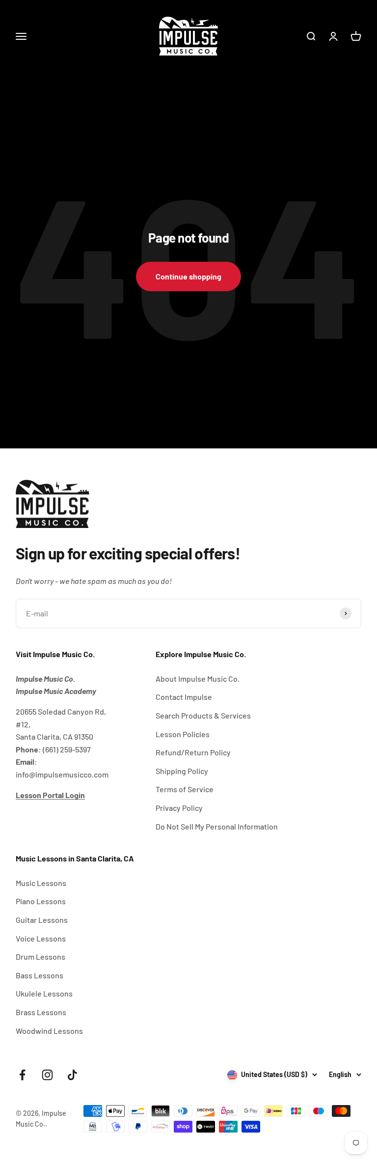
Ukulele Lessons (44, 993)
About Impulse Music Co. (198, 678)
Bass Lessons (39, 975)
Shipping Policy (182, 771)
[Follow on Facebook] (22, 1074)
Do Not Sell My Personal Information (217, 826)
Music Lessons (41, 882)
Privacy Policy (179, 807)
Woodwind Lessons (49, 1030)
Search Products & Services (203, 715)
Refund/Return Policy (193, 752)
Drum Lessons (40, 956)
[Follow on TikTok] (72, 1074)
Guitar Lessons (42, 919)
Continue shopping (188, 276)
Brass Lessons (41, 1012)
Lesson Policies (183, 734)
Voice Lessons (41, 938)
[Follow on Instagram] (47, 1074)
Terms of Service (185, 789)
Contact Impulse (184, 696)
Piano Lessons (41, 901)
